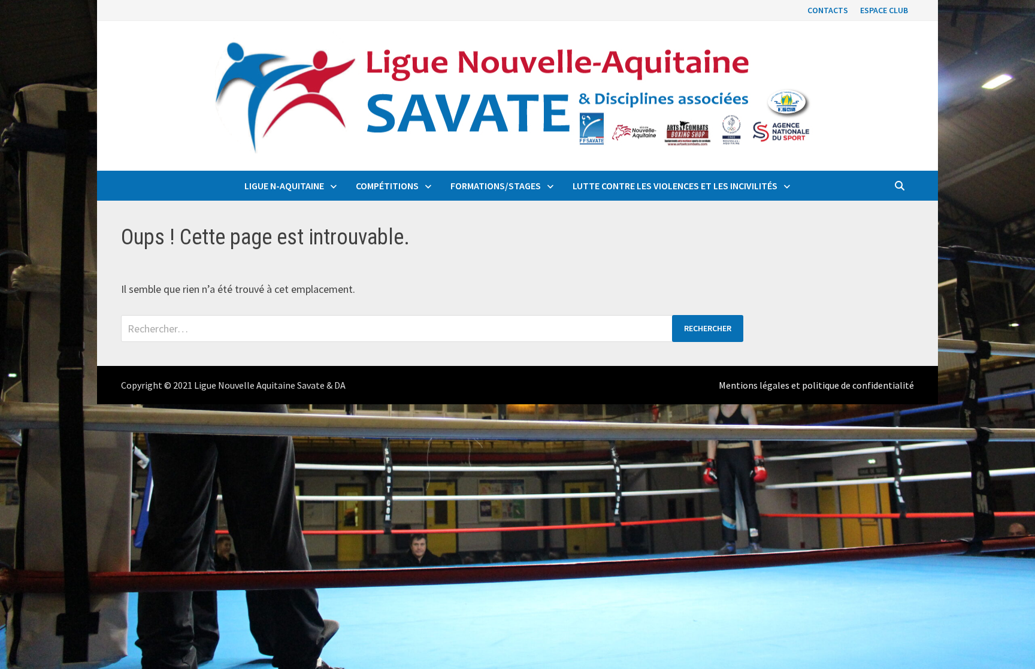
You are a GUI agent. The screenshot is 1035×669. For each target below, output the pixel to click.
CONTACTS (827, 10)
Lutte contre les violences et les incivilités (675, 186)
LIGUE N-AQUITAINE (284, 186)
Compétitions (387, 186)
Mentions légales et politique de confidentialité (816, 385)
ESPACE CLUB (884, 10)
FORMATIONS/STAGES (495, 186)
